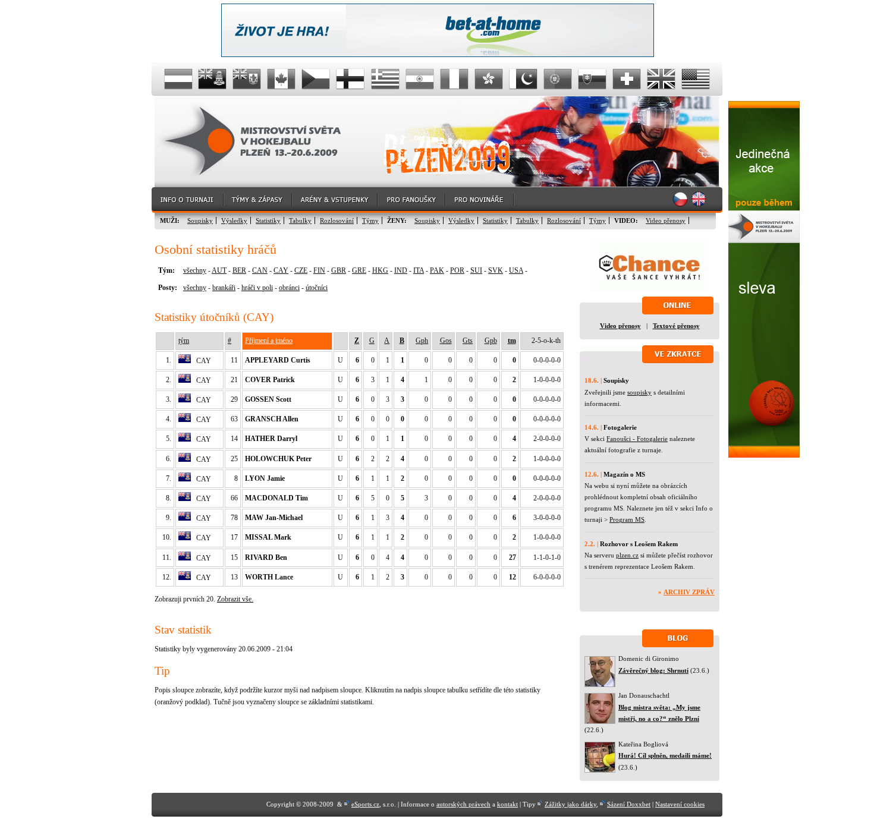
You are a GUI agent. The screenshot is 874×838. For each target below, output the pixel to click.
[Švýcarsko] (626, 79)
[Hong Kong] (488, 79)
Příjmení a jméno (269, 340)
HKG (380, 270)
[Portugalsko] (557, 79)
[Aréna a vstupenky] (335, 200)
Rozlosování (337, 220)
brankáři (223, 287)
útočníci (317, 287)
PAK (437, 270)
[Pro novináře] (480, 200)
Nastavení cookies (680, 804)
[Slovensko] (592, 79)
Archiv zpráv (689, 592)
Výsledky (234, 220)
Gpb (491, 340)
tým (183, 340)
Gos (446, 340)
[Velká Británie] (661, 79)
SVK (495, 270)
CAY (280, 270)
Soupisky (200, 220)
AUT (219, 270)
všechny (194, 270)
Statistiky (268, 220)
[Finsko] (351, 79)
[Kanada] (282, 79)
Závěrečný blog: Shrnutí (653, 670)
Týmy (370, 220)
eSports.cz (365, 804)
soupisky (639, 392)
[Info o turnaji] (188, 200)
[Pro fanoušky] (412, 200)
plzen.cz (627, 555)
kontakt (507, 804)
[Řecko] (385, 79)
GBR (338, 270)
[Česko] (316, 79)
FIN (319, 270)
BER (239, 270)
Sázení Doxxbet (628, 804)
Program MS (627, 519)
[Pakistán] (523, 79)
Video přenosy (666, 220)
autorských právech (463, 804)
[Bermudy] (247, 79)
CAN (260, 270)
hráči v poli (257, 287)
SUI (476, 270)
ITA (418, 270)
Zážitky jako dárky (570, 804)
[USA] (695, 79)
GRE (359, 270)
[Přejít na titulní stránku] (262, 141)
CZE (300, 270)
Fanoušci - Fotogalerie (637, 438)
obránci (289, 287)
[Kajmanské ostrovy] (213, 79)
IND (400, 270)
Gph (422, 340)
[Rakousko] (178, 79)
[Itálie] (454, 79)
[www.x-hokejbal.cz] (764, 455)
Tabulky (300, 220)
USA (516, 270)
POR (457, 270)
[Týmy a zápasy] (258, 200)
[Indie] (419, 79)
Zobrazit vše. (235, 599)
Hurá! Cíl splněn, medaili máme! (665, 755)
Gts (468, 340)
